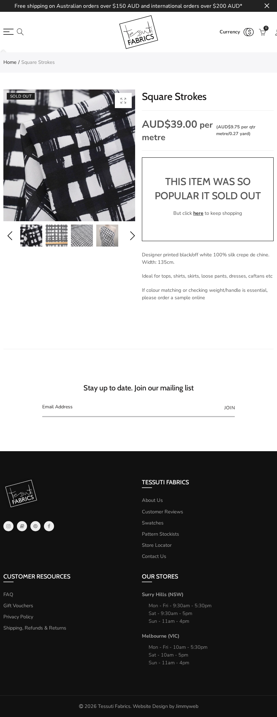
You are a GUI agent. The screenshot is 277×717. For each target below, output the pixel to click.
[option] (69, 155)
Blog (22, 526)
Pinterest (35, 526)
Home (10, 62)
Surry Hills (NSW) (162, 594)
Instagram (8, 526)
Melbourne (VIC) (160, 636)
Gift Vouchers (18, 605)
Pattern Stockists (160, 534)
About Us (152, 500)
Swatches (152, 522)
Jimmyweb (187, 706)
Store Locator (157, 545)
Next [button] (132, 235)
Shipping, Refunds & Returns (34, 627)
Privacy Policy (18, 616)
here (198, 213)
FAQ (8, 594)
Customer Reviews (162, 511)
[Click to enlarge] (123, 100)
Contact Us (154, 556)
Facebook (49, 526)
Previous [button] (9, 235)
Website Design (150, 706)
